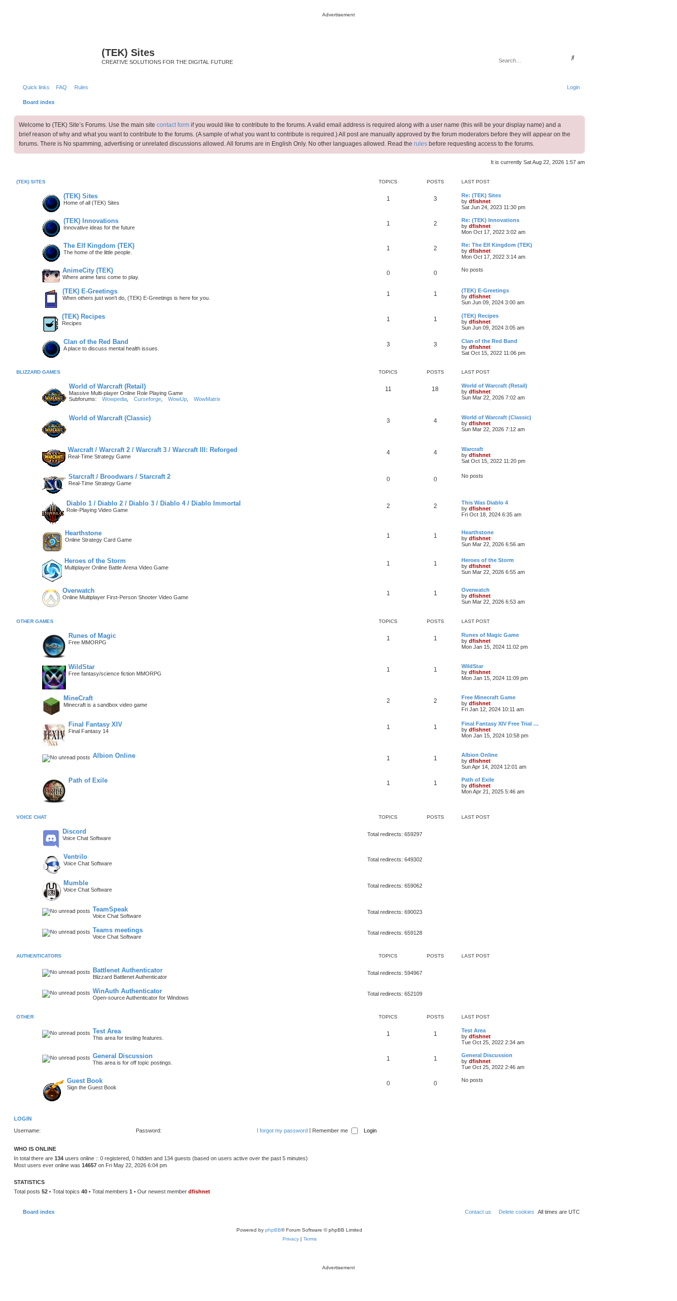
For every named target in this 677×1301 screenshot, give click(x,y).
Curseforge (147, 399)
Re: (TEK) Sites (481, 195)
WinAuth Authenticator (127, 991)
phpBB (273, 1230)
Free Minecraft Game (488, 697)
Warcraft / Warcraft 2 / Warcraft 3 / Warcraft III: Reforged (152, 449)
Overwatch (78, 590)
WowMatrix (207, 399)
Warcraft (472, 449)
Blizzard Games (38, 372)
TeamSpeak (110, 909)
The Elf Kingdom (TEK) (98, 245)
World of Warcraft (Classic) (110, 418)
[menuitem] (59, 87)
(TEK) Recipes (83, 316)
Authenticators (38, 956)
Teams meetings (118, 930)
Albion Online (114, 755)
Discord (74, 831)
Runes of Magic (92, 635)
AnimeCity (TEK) (87, 270)
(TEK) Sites (80, 196)
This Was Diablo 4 (484, 503)
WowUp (177, 399)
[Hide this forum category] (579, 183)
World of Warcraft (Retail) (107, 386)
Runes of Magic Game (490, 635)
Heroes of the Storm (95, 561)
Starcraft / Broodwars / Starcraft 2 (119, 476)
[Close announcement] (577, 123)
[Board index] (59, 55)
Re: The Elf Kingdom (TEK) (496, 245)
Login (23, 1119)
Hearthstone (83, 533)
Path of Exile (88, 780)
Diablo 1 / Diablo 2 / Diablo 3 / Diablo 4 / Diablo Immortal (153, 503)
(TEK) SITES (31, 181)
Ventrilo (75, 856)
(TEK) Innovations (90, 221)
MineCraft (78, 698)
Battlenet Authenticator (128, 970)
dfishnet (480, 201)
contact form (173, 124)
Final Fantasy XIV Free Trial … (500, 724)
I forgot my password (282, 1130)
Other (25, 1016)
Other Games (35, 621)
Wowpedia (114, 399)
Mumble (75, 883)
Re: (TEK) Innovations (490, 220)
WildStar (81, 667)
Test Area (107, 1031)
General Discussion (123, 1056)
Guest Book (85, 1080)
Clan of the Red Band (95, 341)
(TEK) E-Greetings (89, 291)
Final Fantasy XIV (95, 724)
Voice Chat (31, 817)
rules (420, 143)
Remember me (330, 1130)
